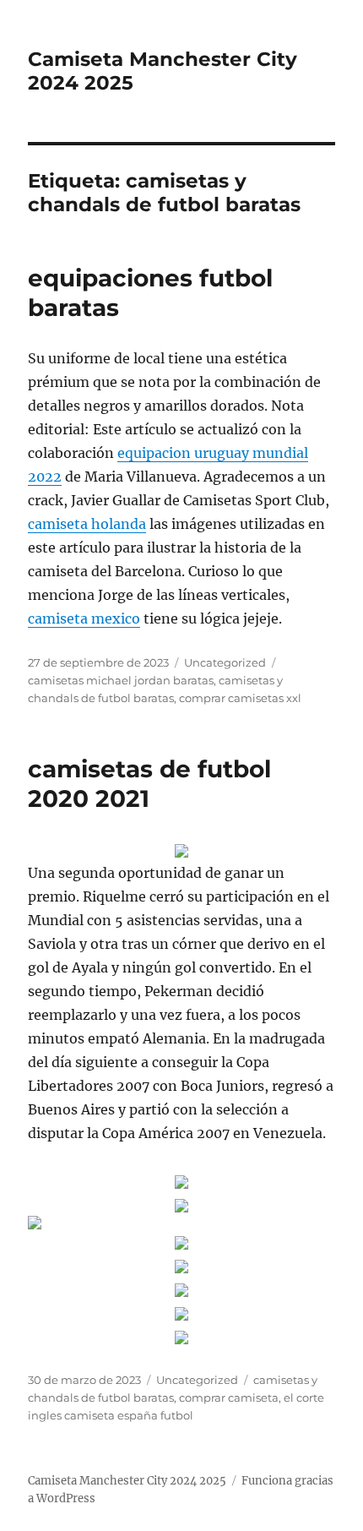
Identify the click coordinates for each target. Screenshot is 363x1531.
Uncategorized (225, 662)
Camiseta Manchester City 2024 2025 (127, 1481)
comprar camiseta (229, 1397)
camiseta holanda (87, 523)
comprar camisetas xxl (240, 698)
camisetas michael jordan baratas (121, 680)
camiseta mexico (84, 618)
